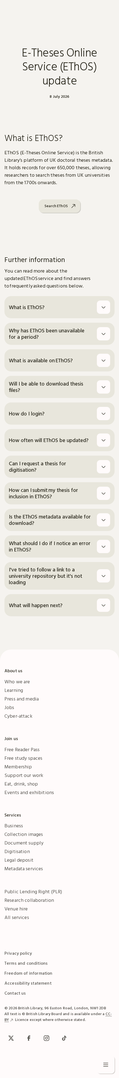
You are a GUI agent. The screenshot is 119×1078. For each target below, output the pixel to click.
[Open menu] (105, 1064)
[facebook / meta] (28, 1038)
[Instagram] (46, 1038)
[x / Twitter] (11, 1038)
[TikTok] (64, 1038)
